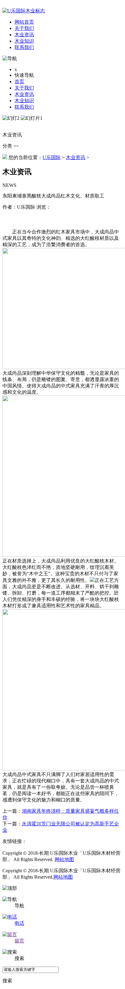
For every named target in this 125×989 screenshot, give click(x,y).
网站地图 (64, 859)
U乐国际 (51, 157)
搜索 (7, 980)
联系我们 (24, 106)
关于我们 (24, 87)
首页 (19, 81)
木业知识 (24, 100)
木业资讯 (24, 94)
